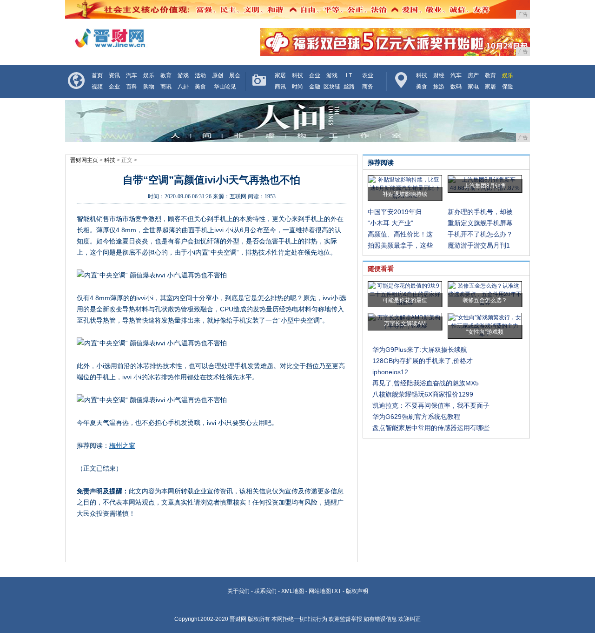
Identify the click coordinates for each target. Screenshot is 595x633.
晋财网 (238, 619)
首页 (97, 75)
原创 (217, 75)
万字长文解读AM (405, 323)
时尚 (297, 86)
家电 (473, 86)
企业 (114, 86)
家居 (280, 75)
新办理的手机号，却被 (480, 211)
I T (349, 75)
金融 (314, 86)
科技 (297, 75)
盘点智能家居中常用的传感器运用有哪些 (430, 427)
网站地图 (320, 591)
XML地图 (292, 591)
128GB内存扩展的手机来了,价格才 (422, 360)
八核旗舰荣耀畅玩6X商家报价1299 (422, 394)
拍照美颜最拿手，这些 (400, 245)
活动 (200, 75)
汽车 (131, 75)
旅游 (438, 86)
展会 (234, 75)
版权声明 (357, 591)
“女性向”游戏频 (484, 332)
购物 (148, 86)
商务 (367, 86)
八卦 (183, 86)
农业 (367, 75)
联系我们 (265, 591)
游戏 (183, 75)
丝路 (349, 86)
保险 (507, 86)
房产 (473, 75)
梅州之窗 (122, 445)
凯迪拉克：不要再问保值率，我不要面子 (430, 405)
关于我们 (238, 591)
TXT (336, 591)
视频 (97, 86)
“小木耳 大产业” (390, 223)
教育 (166, 75)
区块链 (332, 86)
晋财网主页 (84, 160)
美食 (200, 86)
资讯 (114, 75)
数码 (456, 86)
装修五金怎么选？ (485, 300)
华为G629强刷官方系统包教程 (416, 416)
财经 (438, 75)
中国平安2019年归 (395, 211)
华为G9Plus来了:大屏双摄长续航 (419, 349)
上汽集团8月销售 (485, 185)
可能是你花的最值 (405, 300)
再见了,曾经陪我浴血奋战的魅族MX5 (425, 383)
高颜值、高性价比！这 (400, 234)
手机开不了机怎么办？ (480, 234)
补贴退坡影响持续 (405, 194)
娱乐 (148, 75)
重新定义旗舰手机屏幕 (480, 223)
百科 (131, 86)
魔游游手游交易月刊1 (479, 245)
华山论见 (225, 86)
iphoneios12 (390, 372)
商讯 (166, 86)
